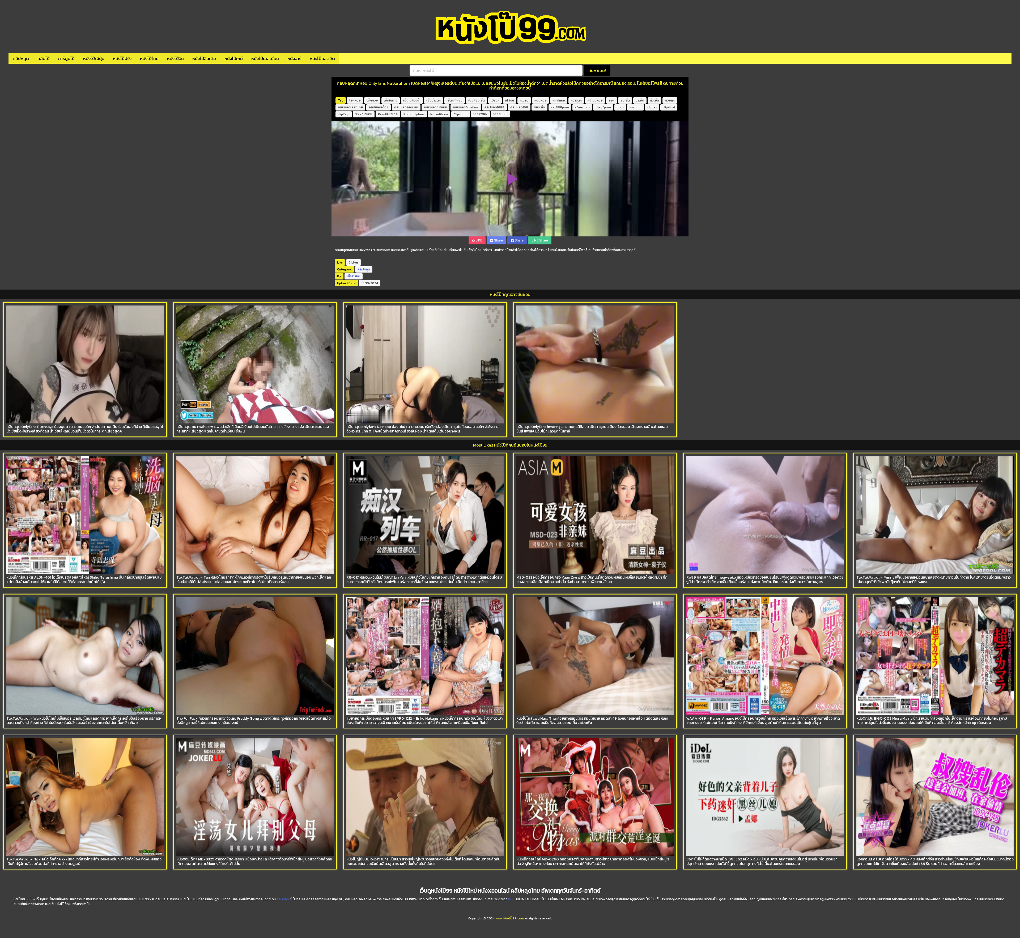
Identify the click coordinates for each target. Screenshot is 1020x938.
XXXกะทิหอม (363, 114)
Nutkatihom (439, 114)
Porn (511, 899)
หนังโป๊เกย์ (233, 58)
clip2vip (343, 114)
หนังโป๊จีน (175, 58)
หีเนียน (524, 100)
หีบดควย (540, 100)
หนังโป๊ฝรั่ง (122, 58)
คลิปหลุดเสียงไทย (350, 107)
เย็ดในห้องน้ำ (411, 100)
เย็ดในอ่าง (390, 100)
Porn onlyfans (413, 114)
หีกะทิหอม (558, 100)
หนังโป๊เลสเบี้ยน (265, 58)
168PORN (480, 114)
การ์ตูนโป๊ (66, 58)
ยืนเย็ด (625, 100)
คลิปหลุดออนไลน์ (406, 107)
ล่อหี (612, 100)
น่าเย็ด (640, 100)
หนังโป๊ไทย (149, 58)
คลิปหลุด (21, 58)
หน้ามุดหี (576, 100)
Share (498, 240)
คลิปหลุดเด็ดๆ (378, 107)
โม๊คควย (372, 100)
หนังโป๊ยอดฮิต (322, 58)
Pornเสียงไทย (388, 114)
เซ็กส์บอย (353, 276)
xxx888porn (560, 107)
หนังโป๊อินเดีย (204, 58)
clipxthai (669, 107)
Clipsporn (461, 114)
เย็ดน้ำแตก (433, 100)
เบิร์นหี (495, 100)
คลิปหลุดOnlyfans (466, 107)
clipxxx (652, 107)
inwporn (635, 107)
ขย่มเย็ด (539, 107)
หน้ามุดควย (595, 100)
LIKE (478, 240)
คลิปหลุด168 (519, 107)
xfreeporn (582, 107)
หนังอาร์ (294, 58)
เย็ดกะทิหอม (454, 100)
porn (620, 107)
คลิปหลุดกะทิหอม (435, 107)
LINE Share (540, 240)
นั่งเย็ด (654, 100)
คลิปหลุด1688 (494, 107)
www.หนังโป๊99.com (509, 918)
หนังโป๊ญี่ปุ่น (93, 58)
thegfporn (603, 107)
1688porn (500, 114)
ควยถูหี (670, 100)
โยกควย (355, 100)
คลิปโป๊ (43, 58)
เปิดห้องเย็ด (476, 100)
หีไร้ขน (509, 100)
